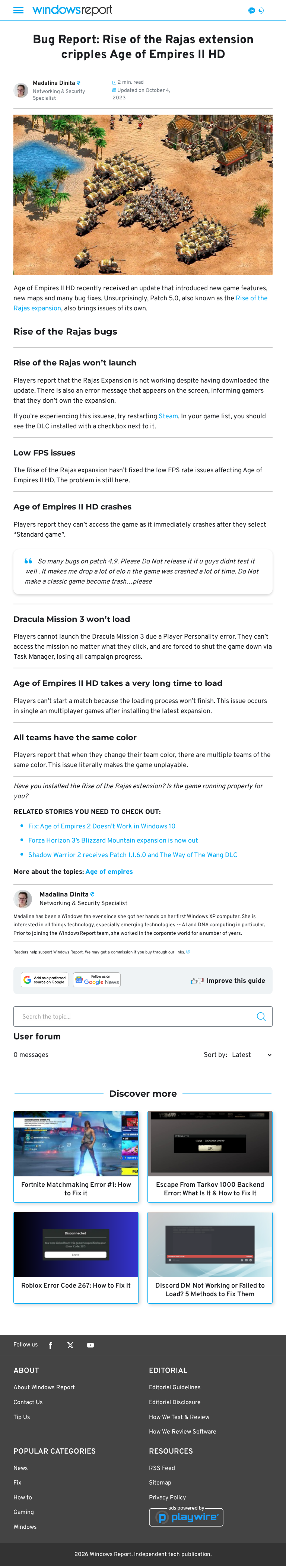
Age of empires (109, 872)
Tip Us (21, 1417)
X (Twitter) (70, 1345)
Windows (25, 1527)
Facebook (50, 1345)
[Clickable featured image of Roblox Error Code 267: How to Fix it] (76, 1244)
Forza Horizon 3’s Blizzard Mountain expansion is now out (113, 841)
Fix (17, 1483)
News (20, 1468)
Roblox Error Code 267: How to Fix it (76, 1286)
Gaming (23, 1512)
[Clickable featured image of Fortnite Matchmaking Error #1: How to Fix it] (76, 1143)
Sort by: (215, 1055)
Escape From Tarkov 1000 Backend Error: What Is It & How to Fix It (210, 1189)
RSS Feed (162, 1468)
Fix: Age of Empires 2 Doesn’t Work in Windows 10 (102, 826)
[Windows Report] (72, 10)
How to (22, 1498)
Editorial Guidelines (175, 1387)
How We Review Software (182, 1432)
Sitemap (160, 1483)
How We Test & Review (179, 1417)
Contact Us (28, 1402)
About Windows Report (44, 1387)
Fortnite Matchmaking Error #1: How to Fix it (76, 1189)
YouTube (90, 1345)
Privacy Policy (167, 1498)
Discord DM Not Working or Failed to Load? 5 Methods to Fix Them (210, 1290)
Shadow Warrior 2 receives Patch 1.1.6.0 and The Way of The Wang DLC (133, 855)
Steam (168, 416)
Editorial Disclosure (175, 1402)
